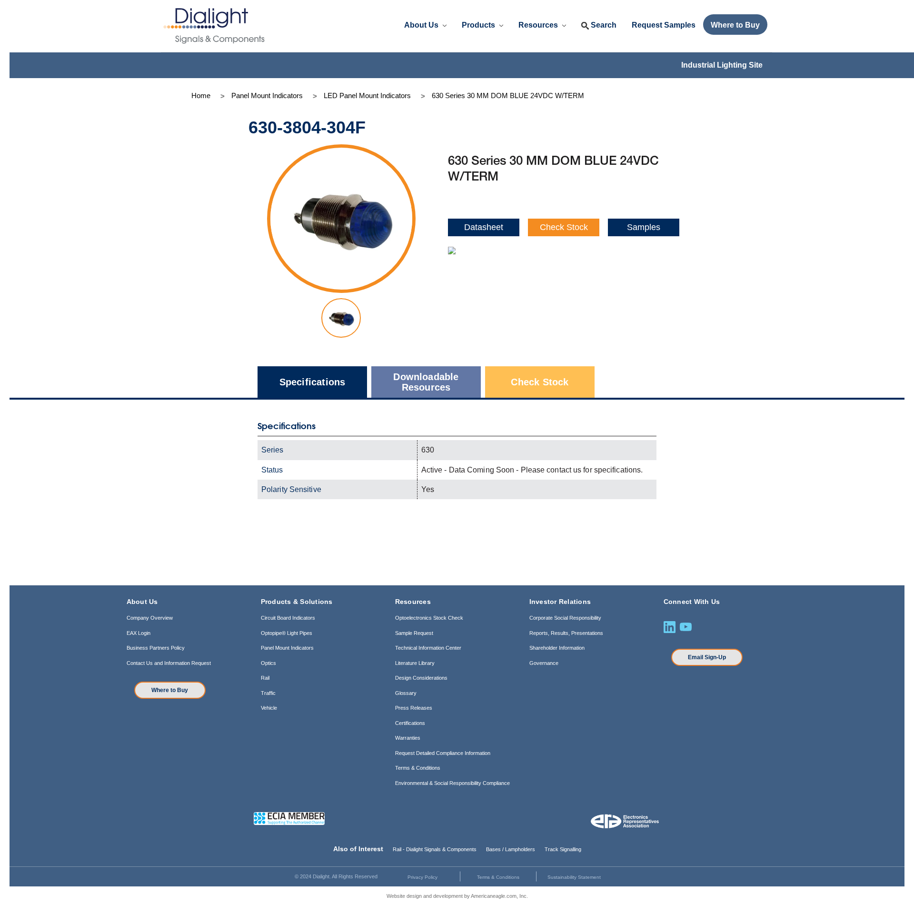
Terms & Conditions (417, 768)
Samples (643, 227)
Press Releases (413, 708)
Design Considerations (421, 678)
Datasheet (483, 227)
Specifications (312, 382)
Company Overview (150, 618)
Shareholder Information (557, 648)
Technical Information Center (428, 648)
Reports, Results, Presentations (566, 633)
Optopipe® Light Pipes (286, 633)
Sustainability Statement (574, 877)
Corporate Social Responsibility (565, 618)
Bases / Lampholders (510, 849)
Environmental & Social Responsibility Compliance (452, 783)
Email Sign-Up (707, 657)
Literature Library (415, 663)
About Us (422, 25)
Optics (268, 663)
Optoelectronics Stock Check (429, 618)
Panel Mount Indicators (287, 648)
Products (479, 25)
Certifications (410, 723)
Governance (543, 663)
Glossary (406, 693)
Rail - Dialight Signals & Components (435, 849)
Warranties (407, 738)
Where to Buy (169, 690)
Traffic (268, 693)
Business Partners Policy (156, 648)
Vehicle (269, 708)
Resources (539, 25)
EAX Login (138, 633)
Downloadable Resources (425, 382)
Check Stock (564, 227)
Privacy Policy (422, 877)
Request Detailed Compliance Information (442, 753)
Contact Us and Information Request (169, 663)
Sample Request (414, 633)
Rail (265, 678)
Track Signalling (563, 849)
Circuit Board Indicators (288, 618)
